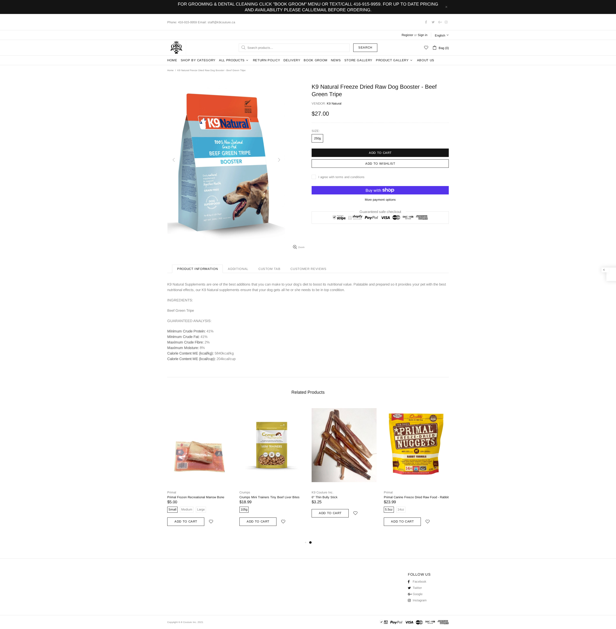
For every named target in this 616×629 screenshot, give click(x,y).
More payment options (380, 199)
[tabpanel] (344, 465)
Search (365, 47)
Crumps (244, 492)
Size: (316, 131)
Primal (171, 492)
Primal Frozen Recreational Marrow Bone (195, 497)
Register (407, 35)
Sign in (422, 35)
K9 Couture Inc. (176, 47)
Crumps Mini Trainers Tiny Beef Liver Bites (269, 497)
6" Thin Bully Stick (325, 497)
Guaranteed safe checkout (380, 211)
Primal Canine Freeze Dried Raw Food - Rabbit (416, 497)
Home (170, 70)
